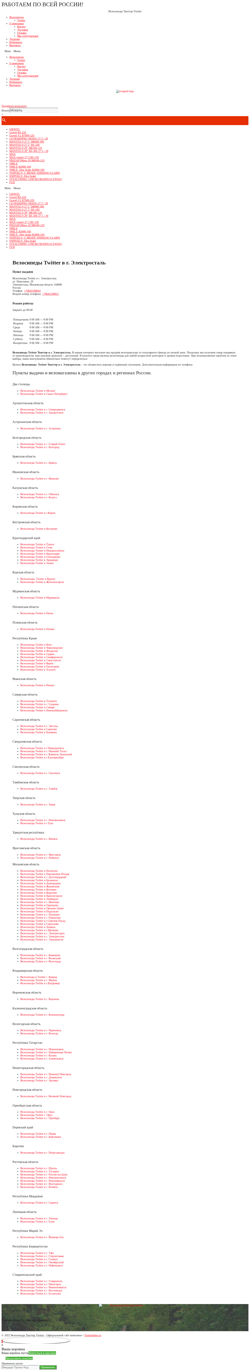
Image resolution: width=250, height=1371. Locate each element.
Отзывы (21, 32)
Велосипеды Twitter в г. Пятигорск (40, 1284)
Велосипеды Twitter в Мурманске (40, 597)
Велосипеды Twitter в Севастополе (40, 660)
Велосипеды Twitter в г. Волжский (40, 958)
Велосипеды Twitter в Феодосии (39, 650)
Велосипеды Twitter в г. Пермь (38, 1133)
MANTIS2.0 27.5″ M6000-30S (26, 141)
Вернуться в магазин (42, 1353)
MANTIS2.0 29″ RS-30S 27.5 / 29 (28, 151)
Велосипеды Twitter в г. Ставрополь (41, 1281)
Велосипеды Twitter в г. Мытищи (39, 902)
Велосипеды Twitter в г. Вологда (39, 1033)
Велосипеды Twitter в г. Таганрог (39, 1171)
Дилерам (14, 39)
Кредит (21, 26)
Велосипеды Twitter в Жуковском (39, 886)
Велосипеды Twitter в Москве (37, 390)
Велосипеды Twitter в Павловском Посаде (44, 874)
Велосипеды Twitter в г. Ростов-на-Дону (44, 1174)
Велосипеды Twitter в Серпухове (39, 924)
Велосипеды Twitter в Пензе (36, 613)
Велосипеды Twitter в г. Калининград (42, 1014)
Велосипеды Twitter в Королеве (38, 892)
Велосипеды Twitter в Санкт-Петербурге (43, 393)
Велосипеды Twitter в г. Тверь (37, 804)
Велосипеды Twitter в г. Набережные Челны (46, 1052)
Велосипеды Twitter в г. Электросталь (42, 936)
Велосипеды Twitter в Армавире (39, 560)
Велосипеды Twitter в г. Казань (38, 1055)
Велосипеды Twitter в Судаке (37, 654)
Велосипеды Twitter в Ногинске (39, 870)
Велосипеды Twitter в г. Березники (40, 1136)
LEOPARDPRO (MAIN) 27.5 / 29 (28, 138)
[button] (125, 51)
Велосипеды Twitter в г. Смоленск (40, 773)
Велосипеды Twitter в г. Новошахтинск (43, 1177)
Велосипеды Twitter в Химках (37, 927)
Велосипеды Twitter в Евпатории (39, 666)
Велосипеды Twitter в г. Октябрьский (42, 1262)
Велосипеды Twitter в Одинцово (39, 905)
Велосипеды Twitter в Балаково (38, 732)
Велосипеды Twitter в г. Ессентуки (40, 1293)
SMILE (13, 163)
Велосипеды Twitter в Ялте (36, 644)
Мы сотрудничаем (27, 36)
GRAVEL (14, 129)
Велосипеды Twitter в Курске (37, 578)
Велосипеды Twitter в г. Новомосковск (42, 820)
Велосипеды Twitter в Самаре (37, 707)
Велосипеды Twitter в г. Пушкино (40, 914)
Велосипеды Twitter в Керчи (36, 663)
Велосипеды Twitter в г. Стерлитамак (42, 1256)
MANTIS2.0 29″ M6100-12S (25, 148)
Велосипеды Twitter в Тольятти (38, 701)
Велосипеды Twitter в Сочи (36, 547)
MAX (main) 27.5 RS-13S (24, 157)
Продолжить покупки (19, 1358)
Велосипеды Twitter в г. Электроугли (41, 939)
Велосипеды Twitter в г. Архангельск (41, 412)
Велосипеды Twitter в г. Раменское (40, 917)
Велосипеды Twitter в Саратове (38, 729)
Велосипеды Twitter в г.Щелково (39, 930)
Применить (48, 1367)
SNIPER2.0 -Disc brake (22, 176)
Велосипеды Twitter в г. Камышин (40, 955)
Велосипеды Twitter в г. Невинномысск (43, 1287)
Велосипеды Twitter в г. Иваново (39, 478)
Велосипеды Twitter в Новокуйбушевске (44, 710)
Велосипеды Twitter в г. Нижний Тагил (43, 751)
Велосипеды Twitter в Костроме (38, 528)
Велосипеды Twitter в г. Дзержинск (41, 1077)
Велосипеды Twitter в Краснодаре (40, 553)
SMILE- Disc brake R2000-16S (27, 169)
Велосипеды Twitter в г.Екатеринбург (42, 757)
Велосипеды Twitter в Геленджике (40, 556)
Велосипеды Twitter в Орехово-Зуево (42, 908)
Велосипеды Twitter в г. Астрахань (40, 428)
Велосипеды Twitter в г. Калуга (38, 497)
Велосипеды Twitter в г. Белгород (39, 447)
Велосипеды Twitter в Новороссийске (42, 550)
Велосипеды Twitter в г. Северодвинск (42, 409)
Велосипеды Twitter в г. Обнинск (39, 494)
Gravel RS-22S (17, 132)
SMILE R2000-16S (20, 166)
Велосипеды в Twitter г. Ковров (38, 977)
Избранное (15, 42)
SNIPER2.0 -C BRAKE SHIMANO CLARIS (34, 173)
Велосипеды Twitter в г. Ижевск (39, 838)
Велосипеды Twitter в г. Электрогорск (42, 933)
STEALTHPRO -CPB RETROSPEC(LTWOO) (35, 179)
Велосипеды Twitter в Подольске (39, 911)
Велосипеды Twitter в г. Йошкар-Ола (41, 1237)
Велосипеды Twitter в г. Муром (38, 980)
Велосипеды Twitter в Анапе (37, 563)
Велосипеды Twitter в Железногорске (42, 582)
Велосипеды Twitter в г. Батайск (39, 1187)
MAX (12, 154)
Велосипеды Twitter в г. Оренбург (40, 1118)
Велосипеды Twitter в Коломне (38, 889)
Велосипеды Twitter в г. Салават (39, 1259)
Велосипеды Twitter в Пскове (37, 629)
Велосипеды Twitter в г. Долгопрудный (43, 877)
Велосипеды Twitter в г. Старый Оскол (42, 444)
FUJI (12, 182)
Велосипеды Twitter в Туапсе (37, 544)
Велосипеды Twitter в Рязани (37, 685)
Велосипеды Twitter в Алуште (37, 669)
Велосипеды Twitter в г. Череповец (40, 1030)
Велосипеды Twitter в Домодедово (40, 883)
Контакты (15, 45)
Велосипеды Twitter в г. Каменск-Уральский (46, 754)
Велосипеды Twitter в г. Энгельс (39, 726)
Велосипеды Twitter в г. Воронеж (39, 999)
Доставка (22, 29)
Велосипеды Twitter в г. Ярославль (40, 854)
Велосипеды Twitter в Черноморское (41, 647)
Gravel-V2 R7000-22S (21, 135)
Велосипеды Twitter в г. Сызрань (39, 704)
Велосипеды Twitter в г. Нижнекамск (42, 1049)
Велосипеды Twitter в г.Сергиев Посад (42, 920)
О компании (16, 23)
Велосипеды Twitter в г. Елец (37, 1221)
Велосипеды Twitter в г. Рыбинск (39, 857)
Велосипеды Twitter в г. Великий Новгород (45, 1096)
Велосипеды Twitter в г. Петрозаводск (42, 1152)
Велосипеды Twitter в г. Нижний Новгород (45, 1074)
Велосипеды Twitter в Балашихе (39, 880)
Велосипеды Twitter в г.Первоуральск (42, 748)
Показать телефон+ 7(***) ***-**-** (125, 98)
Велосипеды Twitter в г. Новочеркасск (42, 1180)
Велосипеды (16, 17)
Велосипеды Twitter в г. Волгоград (40, 961)
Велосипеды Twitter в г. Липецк (39, 1218)
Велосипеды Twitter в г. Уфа (37, 1253)
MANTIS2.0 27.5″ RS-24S (24, 144)
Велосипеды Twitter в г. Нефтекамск (41, 1265)
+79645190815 (50, 294)
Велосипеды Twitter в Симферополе (41, 657)
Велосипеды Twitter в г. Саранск (39, 1202)
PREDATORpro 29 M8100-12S (27, 160)
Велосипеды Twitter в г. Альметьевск (41, 1058)
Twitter (21, 20)
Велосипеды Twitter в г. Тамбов (38, 788)
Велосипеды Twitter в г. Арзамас (39, 1080)
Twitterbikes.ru (92, 1335)
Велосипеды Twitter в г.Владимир (40, 983)
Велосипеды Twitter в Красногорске (41, 895)
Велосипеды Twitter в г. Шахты (38, 1168)
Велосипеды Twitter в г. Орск (37, 1111)
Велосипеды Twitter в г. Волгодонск (41, 1183)
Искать (6, 110)
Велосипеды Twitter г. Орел (36, 1115)
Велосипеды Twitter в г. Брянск (38, 462)
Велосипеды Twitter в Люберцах (39, 899)
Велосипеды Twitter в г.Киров (37, 513)
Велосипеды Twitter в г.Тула (36, 823)
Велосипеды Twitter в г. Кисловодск (41, 1290)
